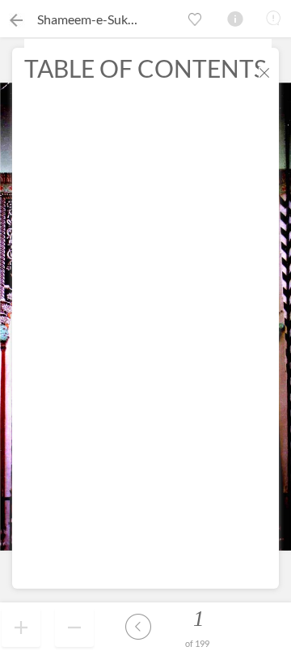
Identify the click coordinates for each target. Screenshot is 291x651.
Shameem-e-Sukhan (93, 19)
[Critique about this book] (273, 18)
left (138, 627)
